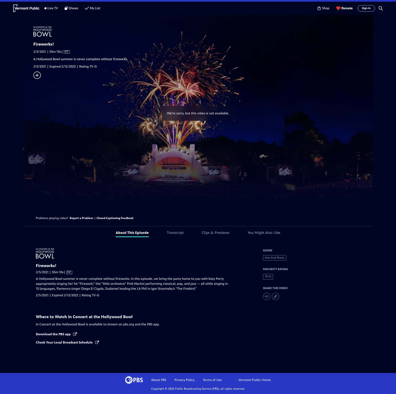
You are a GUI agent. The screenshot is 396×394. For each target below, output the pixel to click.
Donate (347, 8)
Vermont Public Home (254, 380)
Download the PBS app (53, 334)
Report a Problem (81, 218)
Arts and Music (274, 257)
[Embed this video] (266, 296)
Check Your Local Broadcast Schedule (64, 342)
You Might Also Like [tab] (264, 232)
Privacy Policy (184, 380)
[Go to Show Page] (203, 31)
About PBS (158, 380)
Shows (73, 8)
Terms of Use (212, 380)
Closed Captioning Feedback (115, 218)
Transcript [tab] (175, 232)
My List (95, 8)
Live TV (52, 8)
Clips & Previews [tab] (216, 232)
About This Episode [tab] (132, 232)
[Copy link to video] (275, 296)
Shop (325, 8)
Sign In (366, 8)
